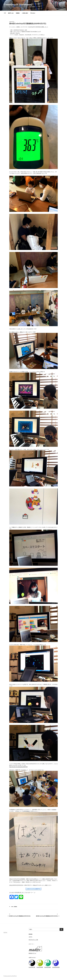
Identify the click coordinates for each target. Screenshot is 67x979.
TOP (5, 13)
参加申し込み (11, 13)
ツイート (5, 932)
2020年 (12, 906)
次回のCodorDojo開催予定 (33, 888)
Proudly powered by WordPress (10, 976)
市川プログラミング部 (33, 939)
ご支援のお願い (25, 13)
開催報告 (15, 906)
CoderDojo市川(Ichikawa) (18, 4)
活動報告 (18, 13)
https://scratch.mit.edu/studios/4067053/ (18, 766)
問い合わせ (33, 13)
